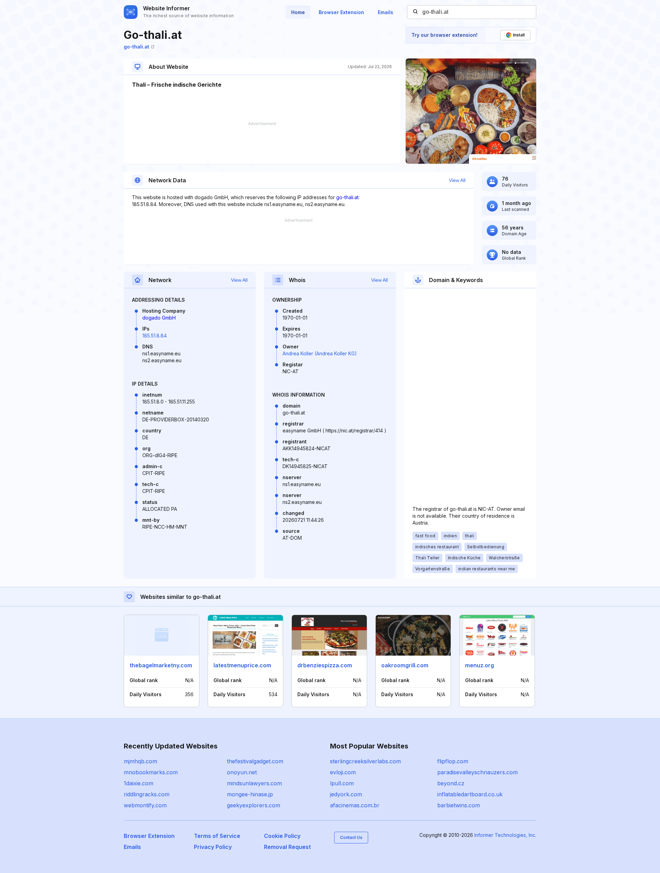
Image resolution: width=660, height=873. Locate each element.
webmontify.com (145, 805)
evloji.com (343, 772)
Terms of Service (217, 835)
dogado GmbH (159, 318)
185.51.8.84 (154, 335)
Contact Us (351, 837)
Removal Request (287, 846)
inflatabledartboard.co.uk (470, 794)
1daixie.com (138, 783)
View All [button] (457, 180)
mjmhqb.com (140, 761)
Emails (385, 12)
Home (298, 12)
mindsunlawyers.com (254, 783)
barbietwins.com (458, 805)
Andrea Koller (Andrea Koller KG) (320, 353)
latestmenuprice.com (242, 665)
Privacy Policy (213, 846)
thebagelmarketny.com (161, 665)
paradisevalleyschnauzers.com (477, 772)
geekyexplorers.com (253, 805)
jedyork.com (346, 794)
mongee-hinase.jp (250, 794)
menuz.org (479, 665)
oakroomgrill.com (404, 665)
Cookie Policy (282, 835)
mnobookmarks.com (151, 772)
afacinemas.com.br (355, 805)
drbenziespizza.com (324, 665)
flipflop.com (452, 761)
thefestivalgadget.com (255, 761)
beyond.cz (450, 783)
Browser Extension (341, 12)
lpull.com (342, 783)
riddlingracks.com (146, 794)
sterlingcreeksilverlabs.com (365, 761)
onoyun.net (242, 772)
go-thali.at (136, 47)
